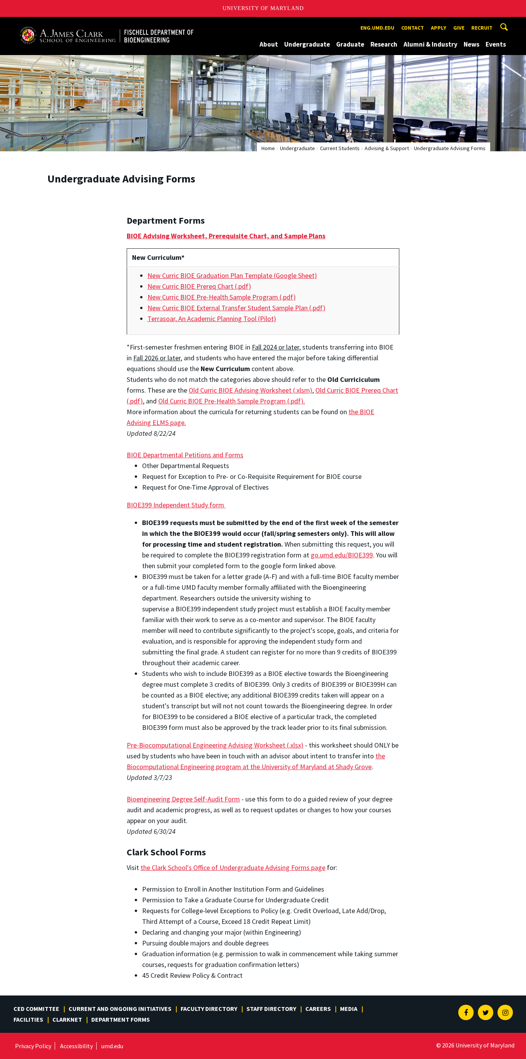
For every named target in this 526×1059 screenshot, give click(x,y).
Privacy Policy (33, 1046)
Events (496, 44)
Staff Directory (271, 1008)
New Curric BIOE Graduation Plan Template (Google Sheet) (232, 275)
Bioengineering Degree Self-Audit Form (183, 799)
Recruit (481, 27)
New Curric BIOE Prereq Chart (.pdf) (199, 286)
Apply (438, 27)
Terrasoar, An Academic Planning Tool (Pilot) (211, 318)
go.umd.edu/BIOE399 (342, 554)
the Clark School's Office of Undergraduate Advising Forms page (233, 867)
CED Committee (36, 1008)
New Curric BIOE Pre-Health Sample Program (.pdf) (221, 297)
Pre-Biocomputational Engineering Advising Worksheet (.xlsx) (215, 745)
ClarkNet (67, 1019)
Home (268, 148)
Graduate (350, 44)
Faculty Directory (209, 1008)
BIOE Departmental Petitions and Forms (185, 454)
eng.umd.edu (377, 27)
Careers (318, 1008)
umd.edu (112, 1046)
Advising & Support (387, 148)
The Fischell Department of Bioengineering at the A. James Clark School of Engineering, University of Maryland (106, 24)
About (269, 44)
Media (348, 1008)
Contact (412, 27)
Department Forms (120, 1019)
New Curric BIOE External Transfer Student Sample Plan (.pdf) (236, 307)
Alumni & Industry (430, 44)
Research (383, 44)
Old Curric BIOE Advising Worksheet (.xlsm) (250, 390)
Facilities (28, 1019)
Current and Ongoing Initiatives (120, 1008)
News (471, 44)
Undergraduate (307, 44)
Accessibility (76, 1046)
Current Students (340, 148)
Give (458, 27)
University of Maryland (263, 8)
